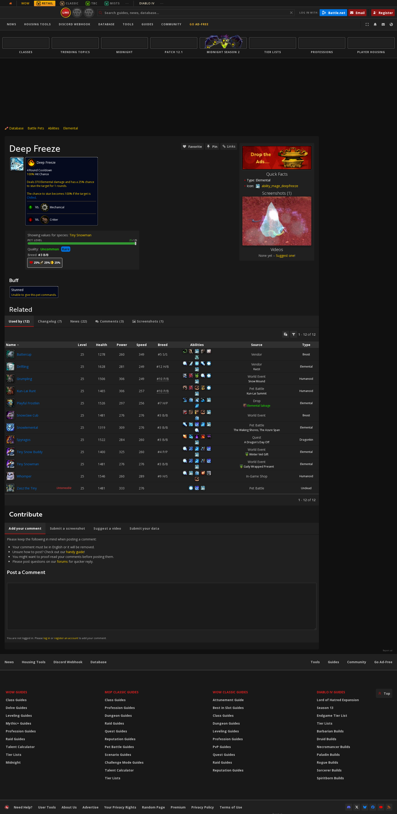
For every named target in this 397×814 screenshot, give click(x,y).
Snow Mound (256, 381)
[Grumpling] (10, 378)
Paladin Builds (328, 754)
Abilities (53, 128)
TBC (94, 3)
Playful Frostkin (28, 403)
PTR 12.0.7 (89, 12)
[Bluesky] (364, 807)
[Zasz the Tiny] (10, 488)
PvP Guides (222, 747)
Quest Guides (116, 731)
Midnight (13, 762)
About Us (69, 807)
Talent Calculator (20, 747)
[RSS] (389, 807)
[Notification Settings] (375, 24)
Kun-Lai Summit (257, 393)
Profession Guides (21, 731)
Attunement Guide (228, 700)
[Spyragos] (10, 439)
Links (231, 146)
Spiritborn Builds (330, 778)
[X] (356, 807)
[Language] (391, 24)
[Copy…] (285, 334)
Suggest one (285, 255)
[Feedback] (383, 24)
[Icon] (17, 164)
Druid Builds (326, 739)
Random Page (153, 807)
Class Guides (16, 700)
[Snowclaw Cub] (10, 415)
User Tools (47, 807)
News (11, 24)
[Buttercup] (10, 354)
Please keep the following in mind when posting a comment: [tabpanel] (60, 588)
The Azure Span (270, 430)
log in (46, 638)
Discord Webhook (74, 24)
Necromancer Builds (333, 747)
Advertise (90, 807)
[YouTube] (380, 807)
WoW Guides (16, 692)
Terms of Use (231, 807)
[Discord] (348, 807)
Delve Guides (16, 707)
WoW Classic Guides (230, 692)
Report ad (387, 650)
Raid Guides (15, 739)
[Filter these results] (293, 334)
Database (106, 24)
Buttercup (24, 354)
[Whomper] (10, 476)
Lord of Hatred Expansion (338, 700)
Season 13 (325, 707)
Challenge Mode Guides (124, 762)
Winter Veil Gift (258, 454)
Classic (72, 3)
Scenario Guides (118, 754)
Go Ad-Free (199, 24)
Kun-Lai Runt (26, 391)
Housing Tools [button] (37, 24)
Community (171, 24)
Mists (115, 3)
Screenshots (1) (277, 193)
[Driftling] (10, 366)
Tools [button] (128, 24)
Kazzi (256, 369)
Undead (306, 488)
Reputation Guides (120, 739)
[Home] (30, 12)
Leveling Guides (19, 715)
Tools (315, 662)
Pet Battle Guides (119, 747)
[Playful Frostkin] (10, 403)
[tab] (19, 321)
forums (62, 561)
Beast (306, 354)
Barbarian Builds (330, 731)
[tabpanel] (162, 416)
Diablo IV (151, 3)
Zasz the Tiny (27, 488)
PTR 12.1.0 (77, 12)
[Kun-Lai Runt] (10, 390)
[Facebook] (372, 807)
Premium (178, 807)
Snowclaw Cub (27, 415)
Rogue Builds (327, 762)
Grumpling (24, 379)
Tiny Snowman (80, 235)
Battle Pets (36, 128)
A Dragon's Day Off (256, 442)
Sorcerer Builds (329, 770)
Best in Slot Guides (228, 707)
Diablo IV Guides (331, 692)
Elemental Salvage (258, 406)
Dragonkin (306, 440)
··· (127, 3)
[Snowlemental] (10, 427)
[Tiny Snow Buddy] (10, 451)
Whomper (24, 476)
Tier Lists (13, 754)
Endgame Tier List (332, 715)
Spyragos (24, 439)
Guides (147, 24)
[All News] (10, 3)
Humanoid (306, 379)
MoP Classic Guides (122, 692)
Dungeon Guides (118, 715)
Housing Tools (33, 662)
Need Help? (23, 807)
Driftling (22, 366)
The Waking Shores (246, 430)
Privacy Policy (202, 807)
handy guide (75, 552)
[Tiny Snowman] (10, 464)
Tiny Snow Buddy (30, 452)
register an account (66, 638)
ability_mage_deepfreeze (279, 186)
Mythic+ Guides (18, 723)
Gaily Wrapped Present (259, 466)
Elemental (70, 128)
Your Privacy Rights (120, 807)
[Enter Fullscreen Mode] (367, 24)
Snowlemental (27, 427)
